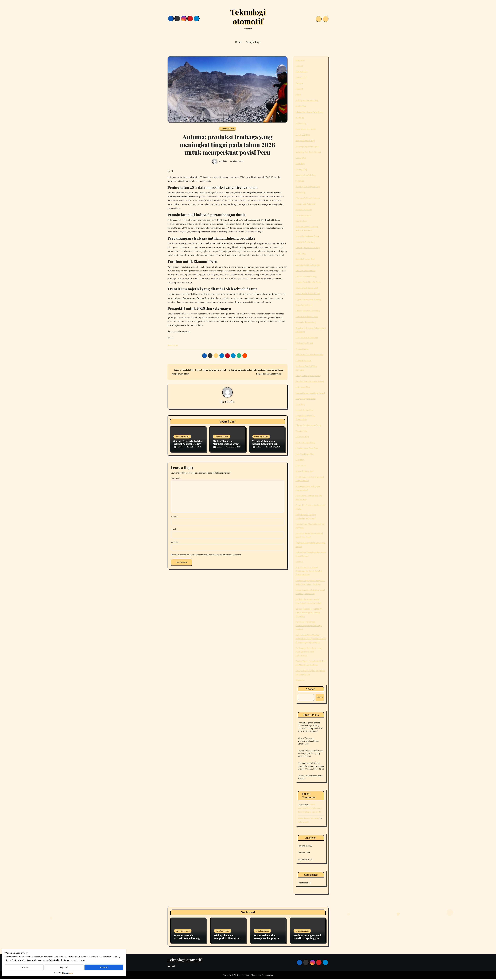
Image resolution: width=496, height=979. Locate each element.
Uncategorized (227, 128)
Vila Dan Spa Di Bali (304, 343)
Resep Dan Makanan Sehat (307, 236)
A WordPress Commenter (309, 818)
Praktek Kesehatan (303, 360)
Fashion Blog (300, 123)
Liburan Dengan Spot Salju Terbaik (310, 393)
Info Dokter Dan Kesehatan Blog (309, 355)
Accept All (104, 967)
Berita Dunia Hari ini (303, 305)
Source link (173, 345)
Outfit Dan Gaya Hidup (305, 442)
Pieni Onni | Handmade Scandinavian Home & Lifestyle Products (308, 625)
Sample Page (253, 42)
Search (311, 689)
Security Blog (301, 169)
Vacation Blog (301, 431)
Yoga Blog (299, 181)
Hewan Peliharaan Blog (305, 322)
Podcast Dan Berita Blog (306, 276)
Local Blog (300, 404)
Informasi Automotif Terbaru (307, 198)
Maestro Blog (301, 221)
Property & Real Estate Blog (307, 248)
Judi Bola (299, 562)
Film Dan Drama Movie (305, 271)
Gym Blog (299, 460)
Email (174, 529)
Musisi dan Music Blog (305, 140)
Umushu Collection (303, 209)
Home (238, 42)
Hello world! (303, 822)
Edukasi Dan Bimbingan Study (308, 425)
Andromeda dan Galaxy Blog (307, 265)
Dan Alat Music (302, 349)
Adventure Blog (302, 437)
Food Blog (299, 118)
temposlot (299, 60)
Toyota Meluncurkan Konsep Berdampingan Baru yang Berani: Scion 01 (310, 754)
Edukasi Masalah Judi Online (307, 311)
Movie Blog (300, 192)
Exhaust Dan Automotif (305, 204)
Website (174, 542)
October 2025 (304, 853)
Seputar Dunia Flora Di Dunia (308, 282)
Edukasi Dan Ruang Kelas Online (309, 112)
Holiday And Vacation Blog (307, 100)
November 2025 (305, 846)
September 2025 (305, 859)
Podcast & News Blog (305, 242)
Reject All (64, 967)
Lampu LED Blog (302, 135)
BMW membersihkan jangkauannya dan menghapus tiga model (310, 808)
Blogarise (255, 975)
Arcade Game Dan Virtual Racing (309, 381)
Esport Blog (300, 253)
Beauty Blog (300, 106)
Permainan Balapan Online (306, 316)
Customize (24, 967)
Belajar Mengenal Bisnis (305, 398)
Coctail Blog (300, 158)
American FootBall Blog (305, 175)
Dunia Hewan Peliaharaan (306, 337)
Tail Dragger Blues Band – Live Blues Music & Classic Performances (308, 652)
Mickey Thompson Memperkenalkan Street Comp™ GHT (226, 444)
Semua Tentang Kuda (304, 471)
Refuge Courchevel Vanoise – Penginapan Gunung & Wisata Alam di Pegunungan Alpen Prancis (310, 638)
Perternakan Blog (302, 387)
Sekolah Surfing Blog (304, 410)
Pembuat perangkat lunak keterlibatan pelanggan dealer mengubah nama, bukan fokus (311, 766)
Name (174, 517)
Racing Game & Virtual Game (308, 376)
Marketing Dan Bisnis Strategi (308, 152)
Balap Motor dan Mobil (305, 129)
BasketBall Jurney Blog (305, 259)
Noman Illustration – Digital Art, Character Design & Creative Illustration (309, 612)
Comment (176, 478)
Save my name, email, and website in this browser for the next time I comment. (207, 555)
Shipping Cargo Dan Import (307, 146)
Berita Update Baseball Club (307, 293)
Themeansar (267, 975)
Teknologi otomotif (248, 16)
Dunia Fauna (300, 465)
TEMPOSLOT (301, 72)
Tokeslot (299, 66)
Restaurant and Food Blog (306, 448)
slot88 (298, 95)
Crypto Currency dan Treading (308, 299)
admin (224, 161)
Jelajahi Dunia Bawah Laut (306, 288)
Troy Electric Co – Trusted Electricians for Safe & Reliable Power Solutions (308, 571)
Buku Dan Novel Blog (304, 454)
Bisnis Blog (300, 163)
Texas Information (303, 215)
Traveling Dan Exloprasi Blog (307, 186)
